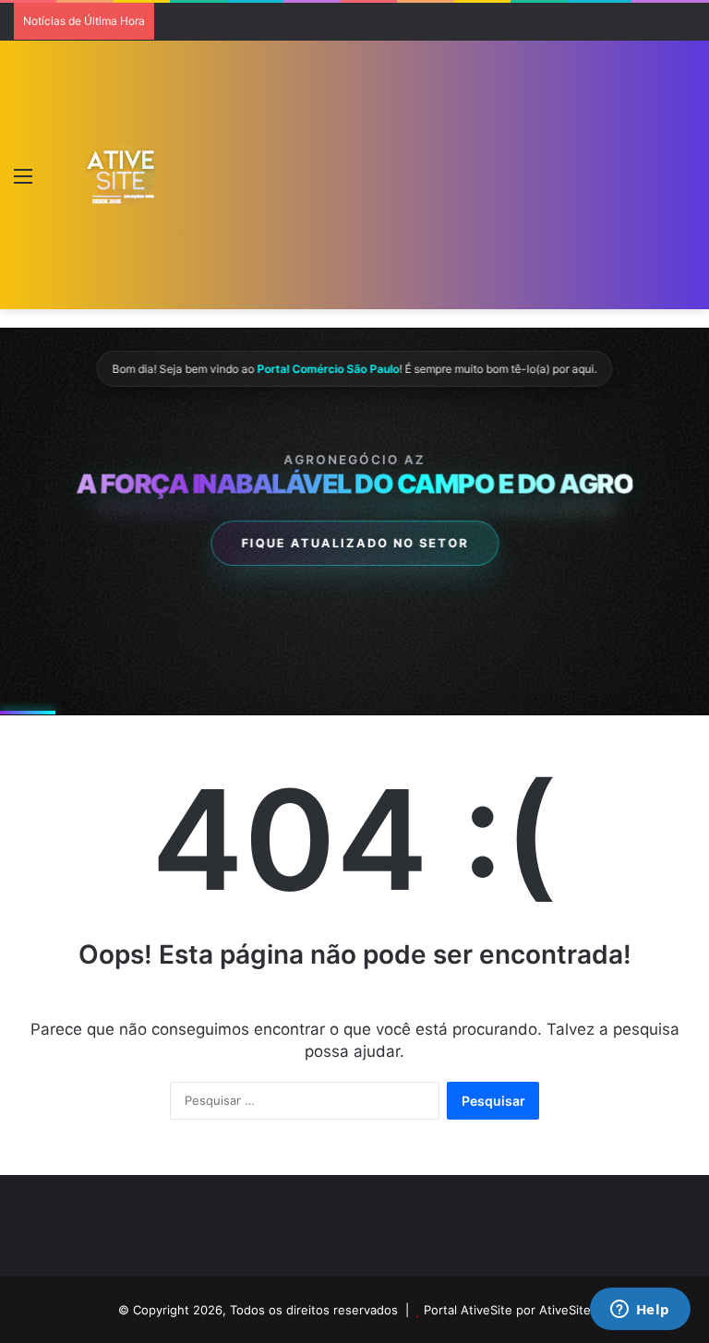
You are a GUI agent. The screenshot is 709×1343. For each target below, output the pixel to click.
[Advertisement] (413, 179)
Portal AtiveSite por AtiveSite (507, 1309)
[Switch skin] (55, 182)
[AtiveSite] (120, 175)
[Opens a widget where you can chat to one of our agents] (640, 1311)
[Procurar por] (686, 182)
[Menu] (23, 182)
